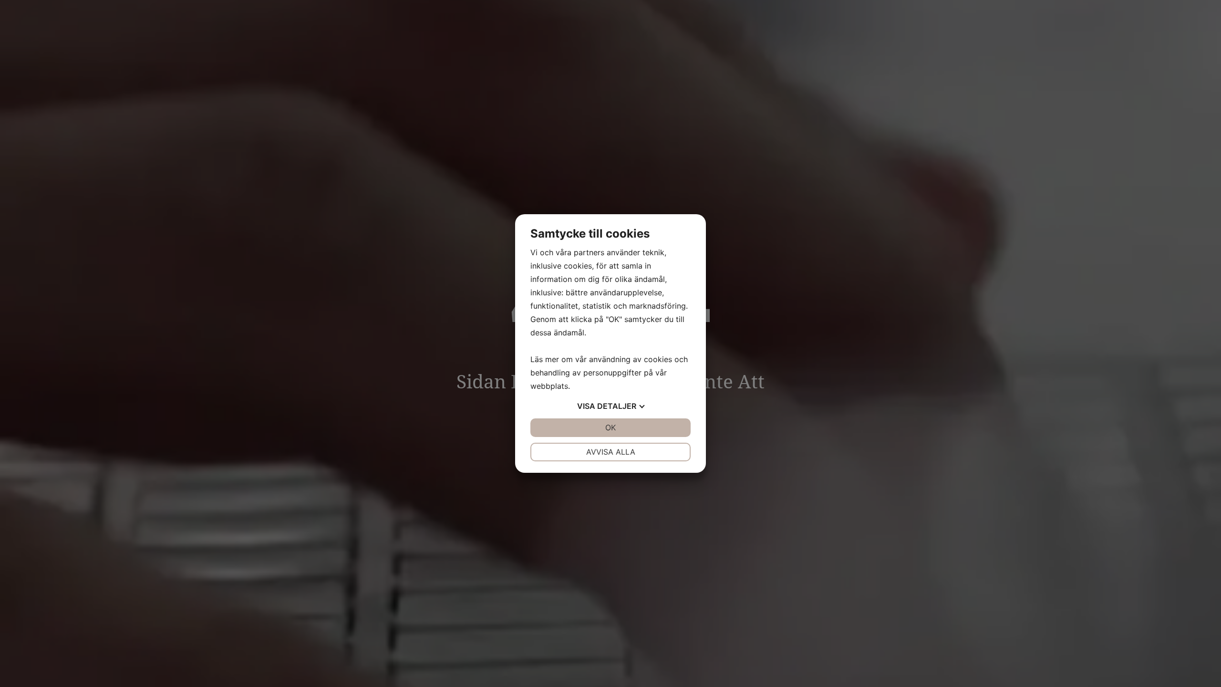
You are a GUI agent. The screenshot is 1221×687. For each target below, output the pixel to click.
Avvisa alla (610, 452)
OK (610, 427)
